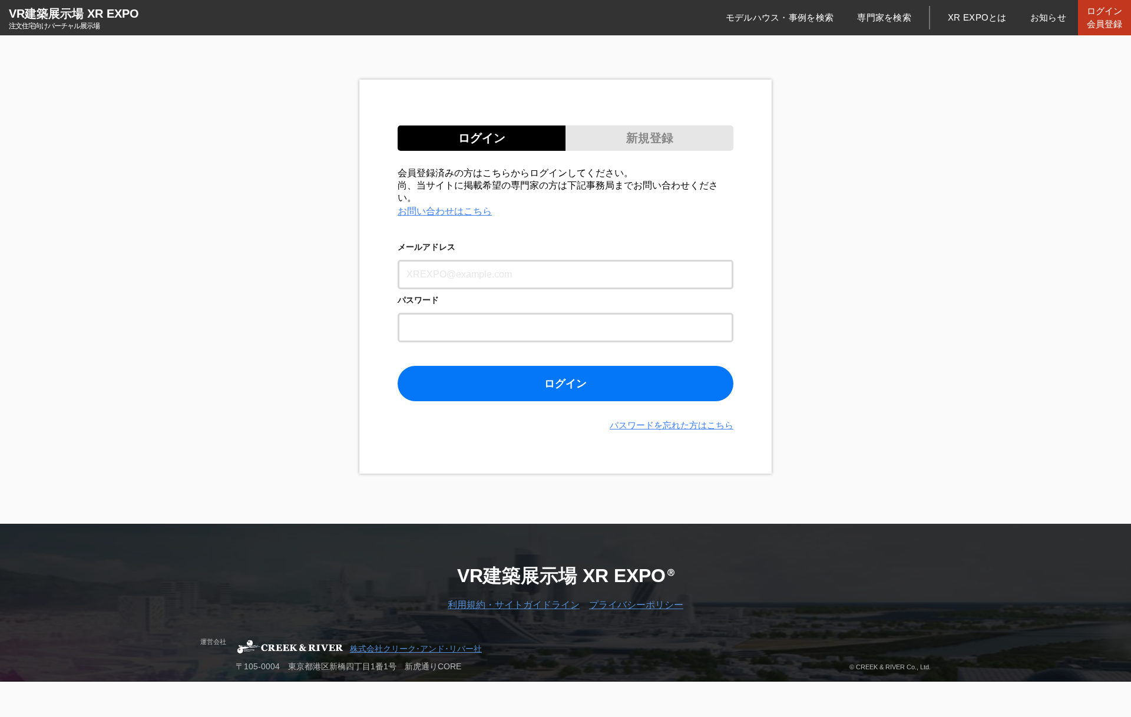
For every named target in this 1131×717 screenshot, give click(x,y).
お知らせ (1048, 17)
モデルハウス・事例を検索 (780, 17)
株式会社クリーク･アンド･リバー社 (416, 649)
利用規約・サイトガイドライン (514, 605)
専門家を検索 (884, 17)
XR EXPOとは (977, 17)
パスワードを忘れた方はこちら (671, 425)
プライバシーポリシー (636, 605)
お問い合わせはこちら (445, 211)
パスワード (418, 300)
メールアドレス (426, 247)
